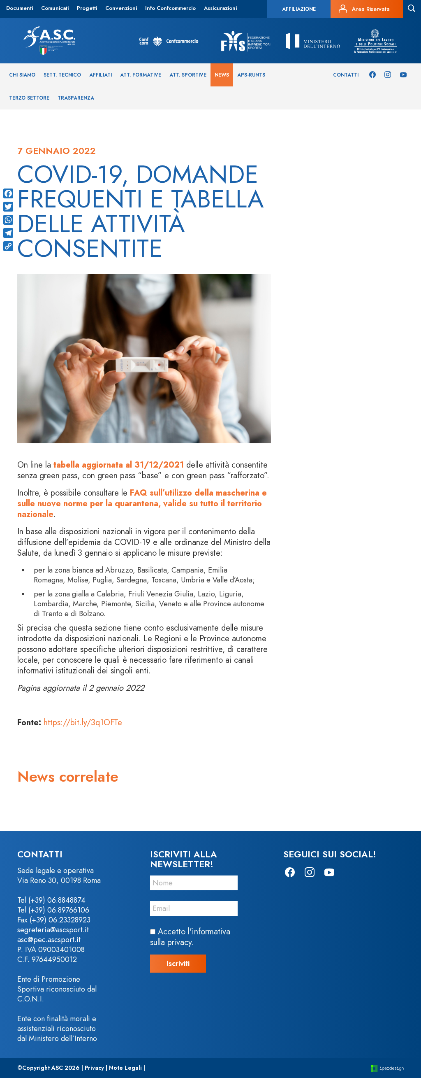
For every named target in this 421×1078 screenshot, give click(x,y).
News (222, 75)
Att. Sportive (187, 75)
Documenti (19, 8)
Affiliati (100, 75)
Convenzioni (121, 8)
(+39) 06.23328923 (60, 920)
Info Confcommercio (170, 8)
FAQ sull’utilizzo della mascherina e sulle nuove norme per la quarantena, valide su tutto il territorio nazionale (142, 503)
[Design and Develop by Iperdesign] (387, 1068)
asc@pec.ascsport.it (49, 939)
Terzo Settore (29, 98)
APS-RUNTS (251, 75)
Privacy (94, 1068)
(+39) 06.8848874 (57, 900)
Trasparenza (76, 98)
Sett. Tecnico (62, 75)
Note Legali (125, 1068)
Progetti (87, 8)
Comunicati (55, 8)
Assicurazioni (220, 8)
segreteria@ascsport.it (53, 929)
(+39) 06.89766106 (58, 910)
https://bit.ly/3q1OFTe (83, 723)
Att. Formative (140, 75)
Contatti (346, 75)
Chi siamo (22, 75)
